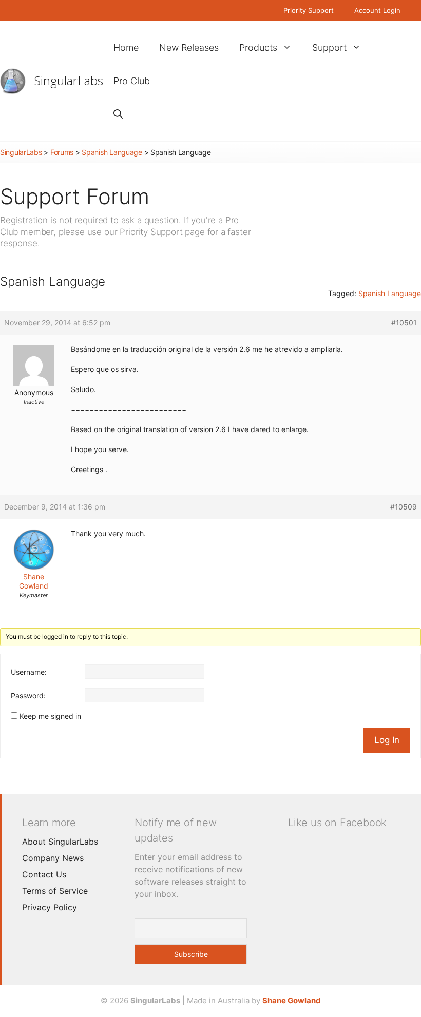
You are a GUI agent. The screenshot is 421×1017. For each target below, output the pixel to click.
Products (258, 47)
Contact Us (44, 874)
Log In (386, 740)
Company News (53, 858)
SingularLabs (68, 80)
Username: (29, 672)
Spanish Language (112, 152)
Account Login (377, 10)
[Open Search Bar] (118, 114)
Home (126, 47)
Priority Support (308, 10)
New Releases (189, 47)
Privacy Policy (49, 907)
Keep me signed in (50, 716)
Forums (61, 152)
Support (329, 47)
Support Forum (74, 196)
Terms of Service (55, 891)
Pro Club (131, 80)
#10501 (404, 322)
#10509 (403, 506)
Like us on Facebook (337, 822)
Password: (28, 695)
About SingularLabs (60, 841)
